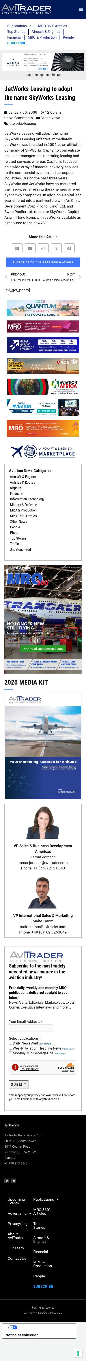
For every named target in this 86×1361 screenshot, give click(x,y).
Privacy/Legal (19, 1224)
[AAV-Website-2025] (43, 61)
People (68, 37)
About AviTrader (16, 1236)
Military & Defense (23, 505)
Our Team (16, 1248)
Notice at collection (22, 1335)
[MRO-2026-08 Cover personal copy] (43, 619)
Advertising (17, 1213)
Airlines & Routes (22, 482)
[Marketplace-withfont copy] (43, 451)
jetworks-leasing (22, 123)
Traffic (14, 544)
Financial (14, 37)
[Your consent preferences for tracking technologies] (78, 1353)
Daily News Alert (31, 1043)
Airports (16, 488)
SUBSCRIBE (16, 43)
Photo (14, 532)
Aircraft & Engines (46, 32)
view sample (45, 1043)
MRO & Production (42, 37)
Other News (50, 118)
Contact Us (17, 1258)
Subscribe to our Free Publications (43, 262)
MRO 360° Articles (52, 26)
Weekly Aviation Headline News (43, 1048)
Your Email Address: (26, 1021)
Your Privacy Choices (43, 1327)
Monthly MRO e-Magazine (39, 1053)
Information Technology (27, 499)
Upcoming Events (16, 1201)
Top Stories (16, 32)
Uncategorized (20, 549)
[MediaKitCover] (43, 745)
